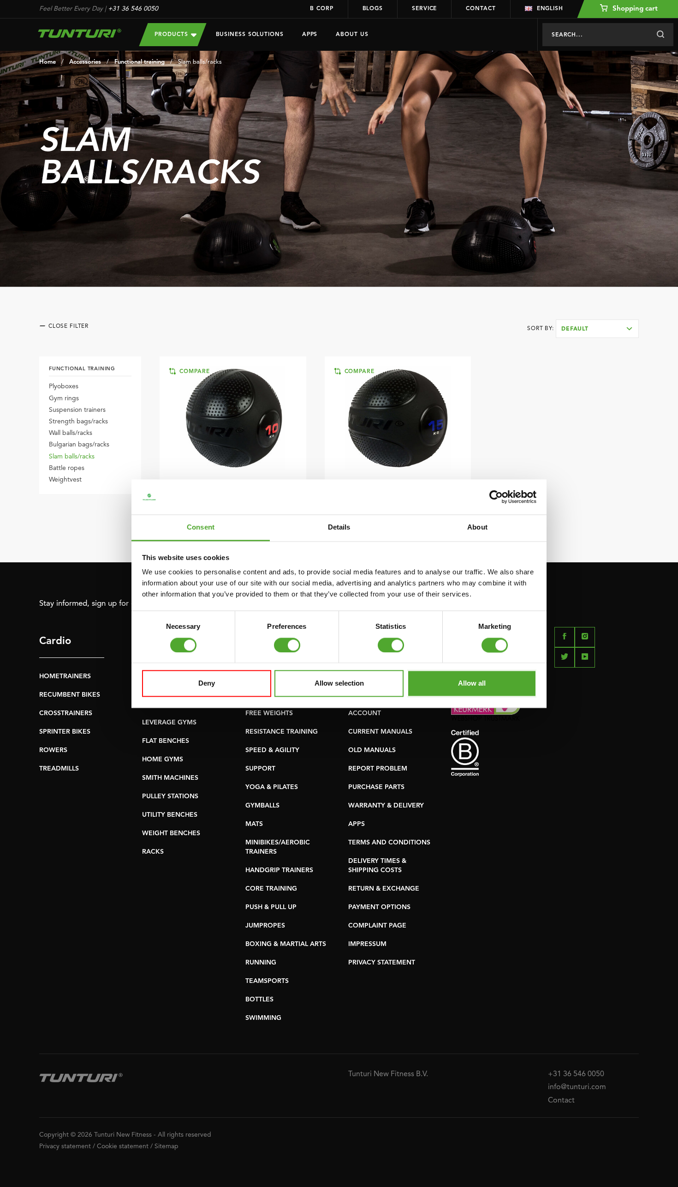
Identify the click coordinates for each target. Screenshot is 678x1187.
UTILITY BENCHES (169, 815)
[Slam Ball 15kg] (398, 418)
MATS (254, 824)
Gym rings (64, 398)
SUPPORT (260, 768)
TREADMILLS (59, 768)
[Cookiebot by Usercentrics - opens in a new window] (496, 497)
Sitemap (166, 1146)
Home (47, 62)
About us (352, 34)
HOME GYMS (162, 759)
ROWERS (53, 750)
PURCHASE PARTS (376, 787)
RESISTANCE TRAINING (281, 732)
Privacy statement (65, 1146)
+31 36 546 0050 (133, 9)
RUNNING (260, 962)
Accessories (85, 62)
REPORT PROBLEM (377, 768)
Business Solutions (250, 34)
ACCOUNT (364, 713)
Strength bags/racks (78, 421)
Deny (206, 683)
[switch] (287, 645)
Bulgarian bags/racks (79, 444)
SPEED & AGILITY (272, 750)
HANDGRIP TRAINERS (279, 870)
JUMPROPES (265, 925)
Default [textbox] (575, 329)
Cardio (55, 641)
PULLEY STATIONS (170, 796)
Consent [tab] (200, 527)
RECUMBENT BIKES (69, 695)
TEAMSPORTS (267, 981)
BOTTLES (259, 999)
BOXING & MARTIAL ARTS (285, 944)
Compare (193, 371)
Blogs (373, 9)
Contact (480, 9)
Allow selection (339, 683)
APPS (356, 824)
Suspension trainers (77, 410)
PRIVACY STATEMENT (381, 962)
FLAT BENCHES (165, 741)
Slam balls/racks (200, 62)
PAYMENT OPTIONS (379, 907)
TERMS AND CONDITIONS (389, 842)
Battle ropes (66, 468)
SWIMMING (263, 1018)
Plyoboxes (63, 386)
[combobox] (597, 328)
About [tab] (477, 527)
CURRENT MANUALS (380, 732)
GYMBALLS (262, 805)
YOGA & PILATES (271, 787)
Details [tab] (339, 527)
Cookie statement (123, 1146)
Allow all (472, 683)
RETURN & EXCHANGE (383, 889)
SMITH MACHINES (170, 778)
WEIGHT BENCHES (171, 833)
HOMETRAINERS (65, 676)
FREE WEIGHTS (269, 713)
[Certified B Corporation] (545, 753)
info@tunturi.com (577, 1087)
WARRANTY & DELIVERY (386, 805)
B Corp (321, 9)
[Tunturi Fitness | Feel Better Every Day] (80, 33)
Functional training (139, 62)
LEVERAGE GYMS (169, 722)
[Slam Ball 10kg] (233, 418)
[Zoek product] (660, 34)
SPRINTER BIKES (64, 732)
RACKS (153, 852)
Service (424, 9)
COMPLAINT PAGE (377, 925)
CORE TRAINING (271, 889)
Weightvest (65, 479)
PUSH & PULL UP (271, 907)
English (550, 9)
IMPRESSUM (367, 944)
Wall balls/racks (70, 433)
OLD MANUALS (372, 750)
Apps (310, 34)
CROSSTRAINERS (65, 713)
